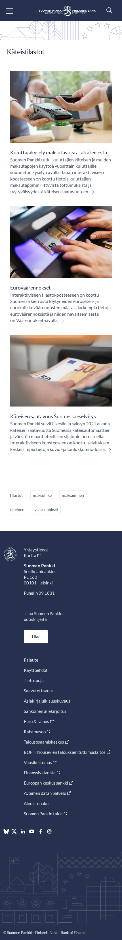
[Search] (107, 10)
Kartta (30, 555)
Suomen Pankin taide (43, 813)
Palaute (31, 659)
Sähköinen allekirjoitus (45, 711)
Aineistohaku (36, 803)
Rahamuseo (35, 731)
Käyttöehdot (36, 670)
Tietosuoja (34, 680)
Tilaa (36, 636)
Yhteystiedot (36, 549)
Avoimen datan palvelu (45, 793)
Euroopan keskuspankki (46, 782)
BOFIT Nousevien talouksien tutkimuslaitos (65, 752)
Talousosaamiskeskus (44, 741)
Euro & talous (36, 721)
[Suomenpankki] (67, 10)
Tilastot (16, 495)
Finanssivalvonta (40, 772)
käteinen (16, 509)
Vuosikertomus (38, 762)
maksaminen (73, 495)
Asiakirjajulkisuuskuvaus (47, 700)
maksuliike (42, 495)
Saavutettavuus (39, 690)
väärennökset (46, 509)
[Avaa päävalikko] (14, 11)
